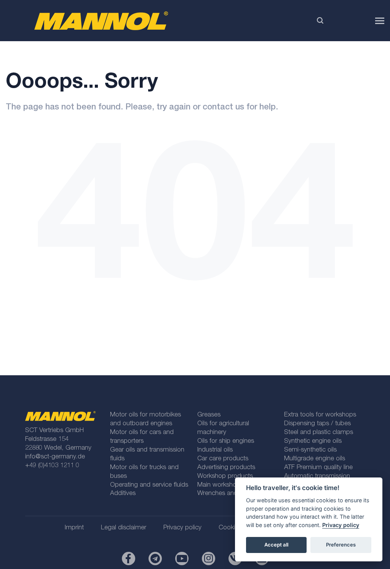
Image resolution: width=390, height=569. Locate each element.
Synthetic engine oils (313, 441)
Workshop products (225, 476)
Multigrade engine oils (314, 459)
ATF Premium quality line (318, 468)
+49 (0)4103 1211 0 (52, 466)
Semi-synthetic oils (310, 450)
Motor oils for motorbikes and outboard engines (145, 419)
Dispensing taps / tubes (317, 424)
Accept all (276, 545)
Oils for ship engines (225, 441)
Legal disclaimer (123, 528)
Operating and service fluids (149, 485)
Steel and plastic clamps (318, 432)
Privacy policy (340, 525)
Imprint (74, 528)
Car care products (222, 459)
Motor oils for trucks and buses (144, 472)
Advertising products (226, 468)
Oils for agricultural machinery (223, 428)
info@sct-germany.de (55, 457)
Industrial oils (215, 450)
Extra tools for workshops (320, 415)
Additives (123, 493)
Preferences (341, 545)
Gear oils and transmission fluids (147, 454)
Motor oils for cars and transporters (142, 437)
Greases (209, 415)
